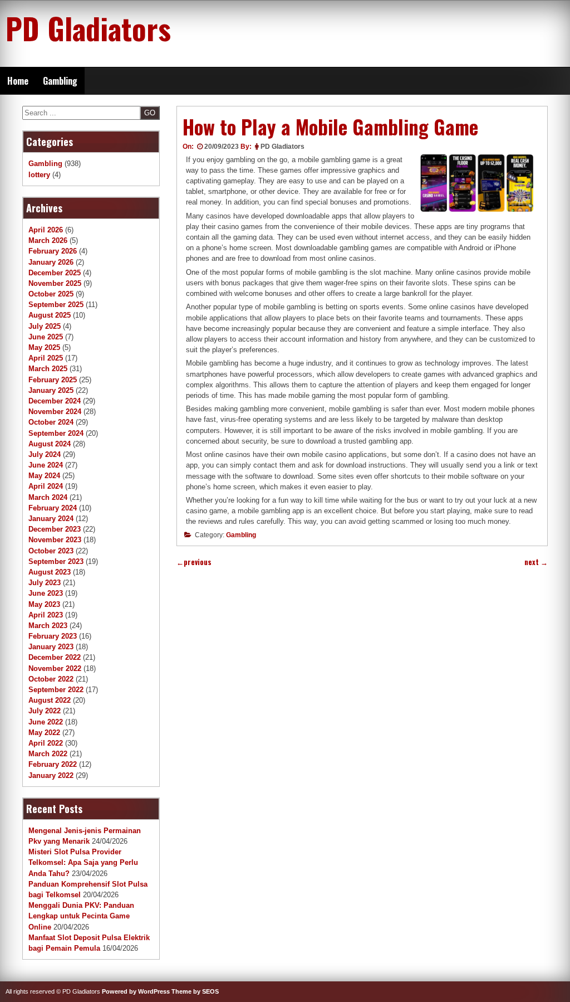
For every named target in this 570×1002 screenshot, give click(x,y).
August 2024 (49, 444)
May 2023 (44, 604)
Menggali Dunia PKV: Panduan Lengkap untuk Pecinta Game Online (81, 916)
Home (17, 80)
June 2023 (45, 593)
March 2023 (47, 625)
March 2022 (47, 754)
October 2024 (50, 422)
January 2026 (50, 262)
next (536, 562)
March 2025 (47, 368)
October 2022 (50, 679)
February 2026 (52, 251)
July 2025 (44, 326)
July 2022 (44, 711)
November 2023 (54, 540)
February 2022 (52, 764)
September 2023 (55, 561)
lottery (39, 175)
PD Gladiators (88, 28)
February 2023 (52, 636)
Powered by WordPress (136, 991)
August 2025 (49, 315)
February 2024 (52, 508)
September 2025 (55, 304)
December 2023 (54, 529)
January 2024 (50, 518)
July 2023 (44, 582)
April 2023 (45, 615)
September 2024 (55, 433)
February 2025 (52, 380)
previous (194, 562)
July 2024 (44, 454)
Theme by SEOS (195, 991)
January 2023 (50, 647)
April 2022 (45, 743)
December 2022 (54, 657)
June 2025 (45, 337)
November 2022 (54, 668)
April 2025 (45, 358)
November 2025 (54, 283)
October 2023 (50, 551)
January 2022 (50, 775)
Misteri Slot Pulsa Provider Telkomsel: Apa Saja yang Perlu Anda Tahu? (83, 862)
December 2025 (54, 273)
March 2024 (47, 497)
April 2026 (45, 230)
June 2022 (45, 722)
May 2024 (44, 475)
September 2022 (55, 689)
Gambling (60, 80)
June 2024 (45, 465)
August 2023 (49, 572)
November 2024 (54, 411)
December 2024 (54, 401)
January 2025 (50, 390)
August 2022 (49, 700)
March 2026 (47, 240)
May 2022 (44, 732)
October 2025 (50, 294)
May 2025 (44, 347)
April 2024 (45, 486)
